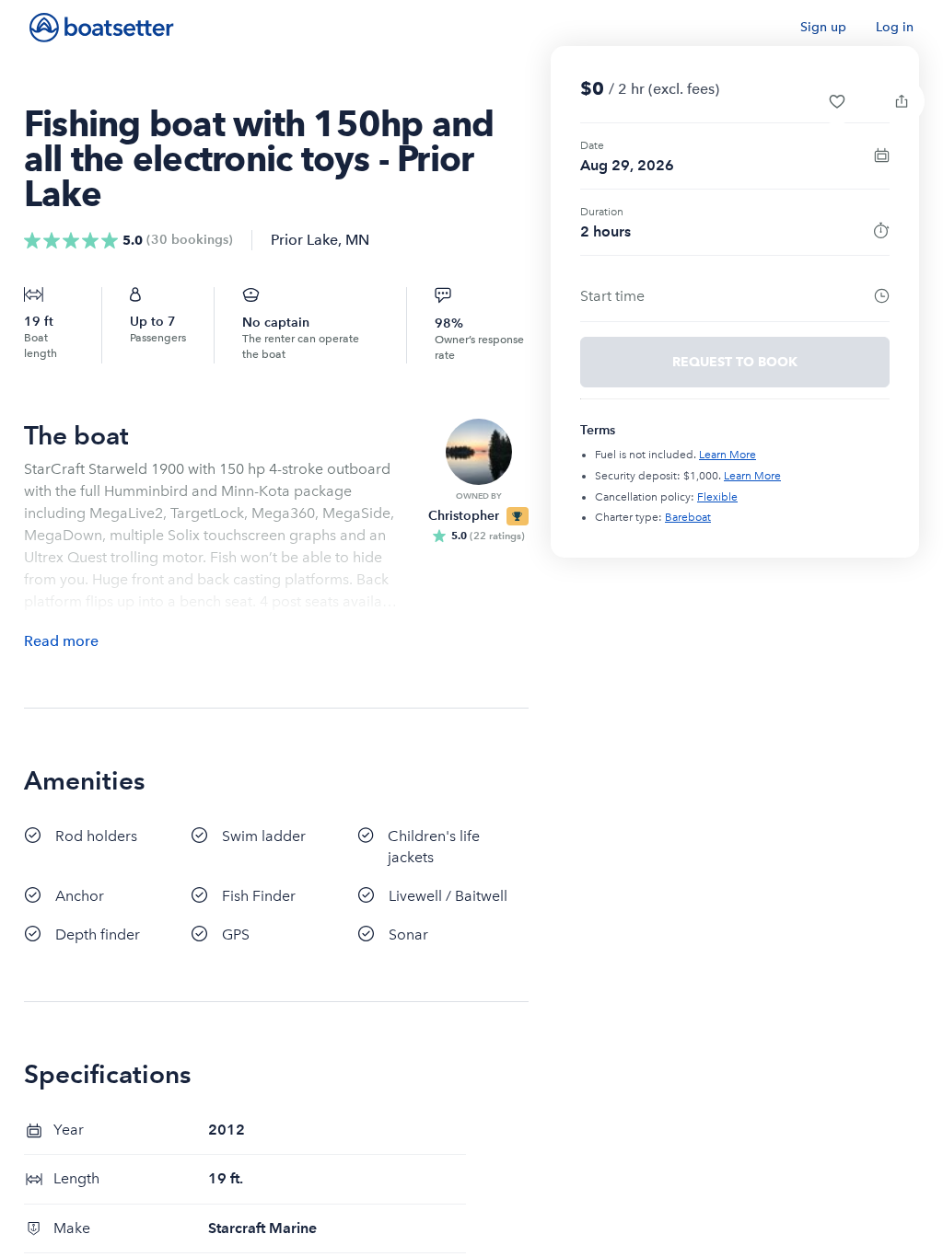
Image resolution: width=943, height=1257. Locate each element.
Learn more (727, 454)
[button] (837, 101)
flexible (717, 496)
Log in (895, 27)
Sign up (823, 27)
